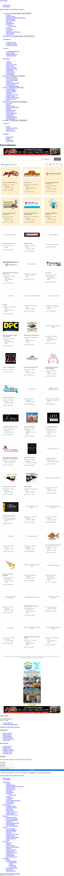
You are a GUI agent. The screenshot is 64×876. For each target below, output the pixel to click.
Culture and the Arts (11, 99)
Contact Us (9, 30)
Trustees (8, 27)
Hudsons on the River (8, 397)
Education (8, 109)
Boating (8, 859)
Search (1, 875)
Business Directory (8, 656)
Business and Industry (11, 77)
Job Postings (9, 81)
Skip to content (3, 0)
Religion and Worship (11, 113)
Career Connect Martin (12, 80)
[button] (2, 164)
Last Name (2, 765)
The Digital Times (10, 118)
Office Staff (9, 22)
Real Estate (9, 103)
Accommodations (10, 89)
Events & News (7, 804)
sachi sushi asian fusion (9, 486)
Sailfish (11, 864)
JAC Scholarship (10, 33)
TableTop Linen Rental (9, 515)
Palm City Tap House (29, 457)
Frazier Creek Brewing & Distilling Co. (9, 214)
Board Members (10, 23)
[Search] (19, 875)
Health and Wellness (11, 110)
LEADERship (9, 29)
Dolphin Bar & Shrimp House (31, 335)
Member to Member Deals (12, 83)
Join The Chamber (10, 20)
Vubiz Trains (9, 34)
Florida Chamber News (12, 814)
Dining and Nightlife (11, 90)
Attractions (9, 93)
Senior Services (10, 111)
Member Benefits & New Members (15, 786)
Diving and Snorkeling (11, 868)
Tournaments (12, 865)
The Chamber (6, 782)
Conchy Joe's (27, 182)
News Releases (18, 656)
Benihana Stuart (28, 243)
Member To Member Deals (38, 656)
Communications (10, 116)
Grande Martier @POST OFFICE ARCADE (52, 368)
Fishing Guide (12, 866)
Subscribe (32, 770)
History (8, 100)
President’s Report (10, 16)
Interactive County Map (12, 94)
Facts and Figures (10, 84)
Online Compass (10, 813)
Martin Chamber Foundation (13, 32)
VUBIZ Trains (10, 803)
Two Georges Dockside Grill (53, 545)
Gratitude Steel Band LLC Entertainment (31, 214)
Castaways (48, 272)
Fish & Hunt (6, 134)
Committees (9, 25)
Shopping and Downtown (12, 97)
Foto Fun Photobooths (9, 367)
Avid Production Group (9, 243)
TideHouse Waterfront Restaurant (51, 214)
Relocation (5, 841)
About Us (8, 15)
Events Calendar (27, 656)
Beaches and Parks (11, 91)
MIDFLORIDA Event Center (31, 606)
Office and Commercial (12, 79)
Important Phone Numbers (12, 107)
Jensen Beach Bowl (29, 426)
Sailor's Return (28, 486)
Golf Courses (9, 869)
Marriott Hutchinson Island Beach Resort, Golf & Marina (10, 458)
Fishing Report (13, 862)
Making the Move (10, 106)
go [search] (58, 159)
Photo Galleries (6, 58)
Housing (8, 104)
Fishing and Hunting (11, 861)
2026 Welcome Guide (11, 117)
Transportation (9, 114)
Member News (10, 810)
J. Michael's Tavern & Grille (10, 426)
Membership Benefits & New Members (16, 17)
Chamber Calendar (11, 806)
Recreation (5, 858)
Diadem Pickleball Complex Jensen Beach (10, 336)
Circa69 (5, 304)
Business (5, 816)
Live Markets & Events (51, 426)
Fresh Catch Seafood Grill (31, 367)
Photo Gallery (9, 809)
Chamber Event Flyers (11, 811)
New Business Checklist (12, 86)
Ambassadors (12, 26)
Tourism (5, 827)
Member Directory (10, 19)
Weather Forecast (10, 96)
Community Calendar (11, 807)
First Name (2, 762)
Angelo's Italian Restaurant (10, 182)
